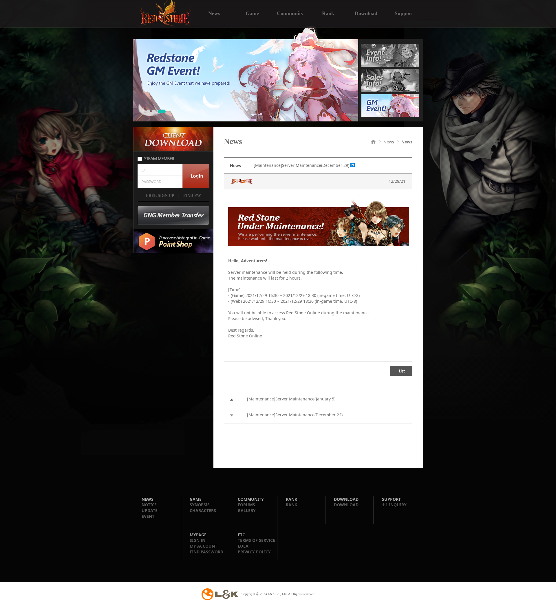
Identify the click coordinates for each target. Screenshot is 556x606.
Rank (328, 12)
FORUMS (246, 504)
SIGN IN (197, 540)
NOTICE (149, 504)
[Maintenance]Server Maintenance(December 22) (295, 414)
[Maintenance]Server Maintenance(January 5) (291, 399)
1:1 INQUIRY (394, 504)
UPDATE (150, 510)
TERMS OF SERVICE (256, 540)
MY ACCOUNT (203, 546)
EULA (243, 546)
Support (404, 12)
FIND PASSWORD (206, 552)
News (214, 12)
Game (252, 12)
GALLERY (247, 510)
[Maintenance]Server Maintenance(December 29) (301, 165)
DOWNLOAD (346, 504)
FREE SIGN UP (160, 196)
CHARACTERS (203, 510)
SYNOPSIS (200, 504)
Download (366, 12)
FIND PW (191, 196)
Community (290, 12)
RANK (291, 504)
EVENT (148, 516)
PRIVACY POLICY (254, 552)
